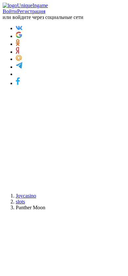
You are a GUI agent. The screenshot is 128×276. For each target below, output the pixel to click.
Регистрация (31, 11)
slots (20, 201)
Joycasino (26, 195)
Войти (10, 11)
